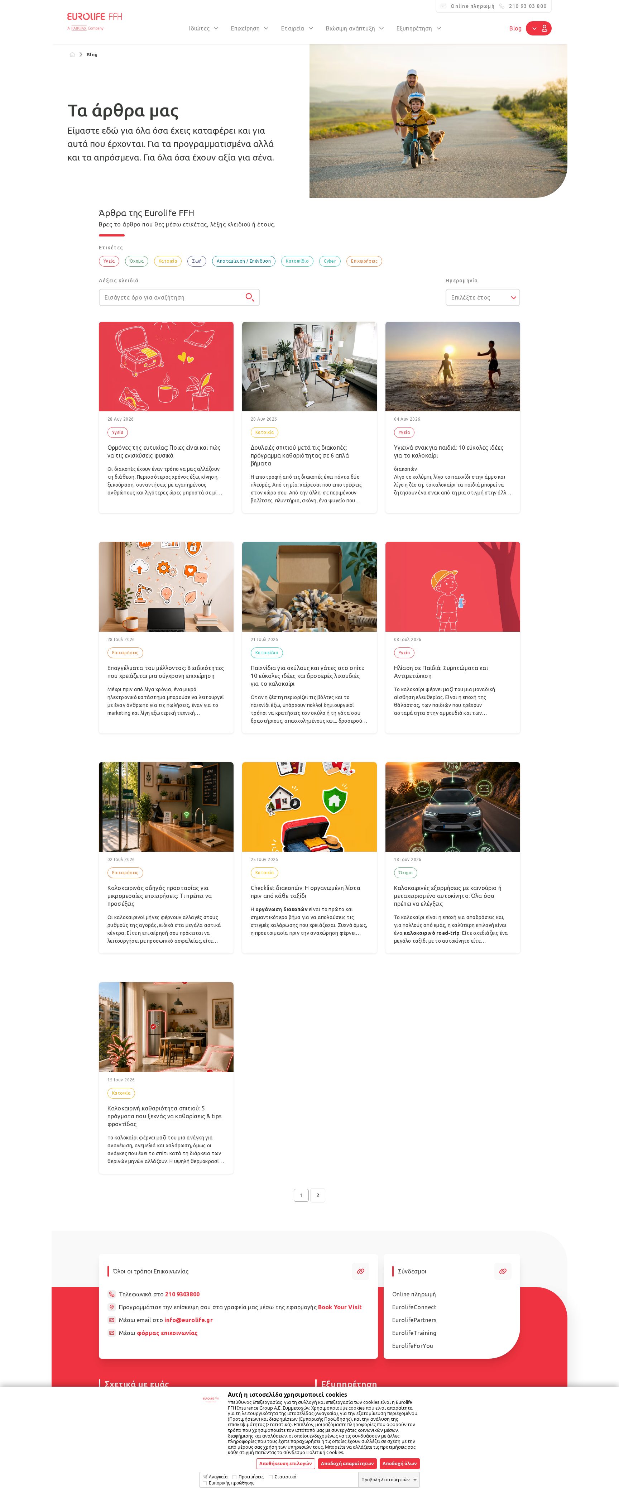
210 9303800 (182, 1294)
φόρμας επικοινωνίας (167, 1333)
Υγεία (109, 261)
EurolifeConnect (414, 1307)
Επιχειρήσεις (364, 261)
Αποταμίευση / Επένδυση (244, 261)
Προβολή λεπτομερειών (385, 1480)
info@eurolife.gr (188, 1320)
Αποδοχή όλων (400, 1463)
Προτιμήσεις (251, 1477)
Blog (515, 28)
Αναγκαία (218, 1477)
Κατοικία (168, 261)
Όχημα (137, 261)
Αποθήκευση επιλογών (285, 1463)
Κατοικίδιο (297, 261)
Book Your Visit (340, 1307)
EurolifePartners (414, 1320)
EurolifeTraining (414, 1333)
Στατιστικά (285, 1477)
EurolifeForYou (412, 1346)
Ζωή (197, 261)
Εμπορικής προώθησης (231, 1483)
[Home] (72, 54)
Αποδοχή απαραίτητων (347, 1463)
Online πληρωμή (414, 1294)
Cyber (330, 261)
